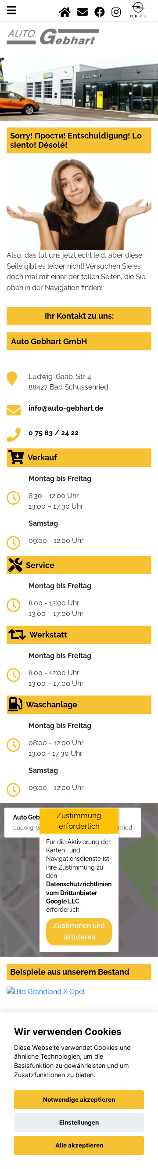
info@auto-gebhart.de (66, 408)
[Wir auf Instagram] (116, 10)
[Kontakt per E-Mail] (82, 10)
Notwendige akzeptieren (79, 1099)
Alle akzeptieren (79, 1145)
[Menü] (11, 10)
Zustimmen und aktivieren (79, 931)
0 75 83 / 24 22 (54, 433)
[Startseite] (65, 10)
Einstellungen (79, 1122)
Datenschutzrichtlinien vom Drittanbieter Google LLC (78, 893)
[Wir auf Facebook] (99, 10)
